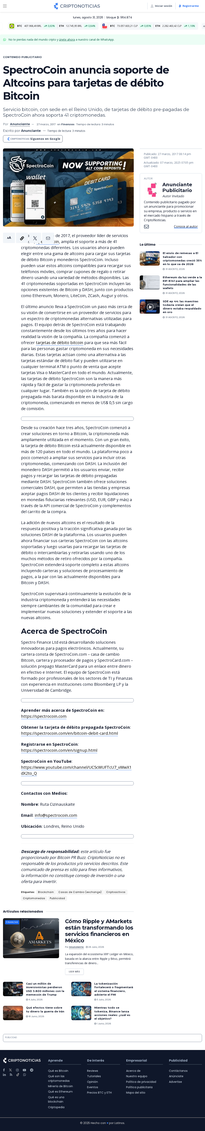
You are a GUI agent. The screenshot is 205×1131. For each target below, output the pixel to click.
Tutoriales (94, 1076)
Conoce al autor (186, 226)
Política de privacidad (141, 1082)
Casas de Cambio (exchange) (80, 892)
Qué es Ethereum (60, 1092)
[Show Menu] (5, 6)
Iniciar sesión (163, 6)
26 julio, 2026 (96, 947)
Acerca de (133, 1071)
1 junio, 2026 (103, 1023)
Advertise (175, 1082)
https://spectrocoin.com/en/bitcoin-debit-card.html (69, 733)
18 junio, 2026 (36, 1016)
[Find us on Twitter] (10, 1070)
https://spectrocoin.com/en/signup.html (59, 750)
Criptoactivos (116, 892)
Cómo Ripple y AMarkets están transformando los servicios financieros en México (99, 931)
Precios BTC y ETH (99, 1093)
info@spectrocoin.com (56, 815)
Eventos (92, 1087)
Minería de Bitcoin (60, 1086)
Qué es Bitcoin (58, 1071)
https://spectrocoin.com (43, 716)
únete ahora (67, 39)
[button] (28, 238)
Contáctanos (178, 1071)
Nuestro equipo (136, 1076)
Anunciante (20, 124)
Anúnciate (176, 1076)
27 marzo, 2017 (46, 124)
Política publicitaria (139, 1087)
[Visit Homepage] (76, 6)
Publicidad (57, 898)
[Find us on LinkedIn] (4, 1074)
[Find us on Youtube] (24, 1070)
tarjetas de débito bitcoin (59, 342)
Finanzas (67, 124)
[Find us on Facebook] (4, 1070)
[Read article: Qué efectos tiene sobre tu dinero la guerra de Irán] (13, 1013)
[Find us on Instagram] (17, 1070)
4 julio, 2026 (35, 999)
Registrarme (191, 6)
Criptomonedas (34, 898)
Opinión (92, 1082)
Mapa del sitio (135, 1093)
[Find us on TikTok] (17, 1075)
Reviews (92, 1071)
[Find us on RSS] (11, 1074)
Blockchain (46, 892)
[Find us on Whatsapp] (24, 1074)
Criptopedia (56, 1107)
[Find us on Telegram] (31, 1070)
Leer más (76, 971)
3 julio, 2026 (103, 999)
